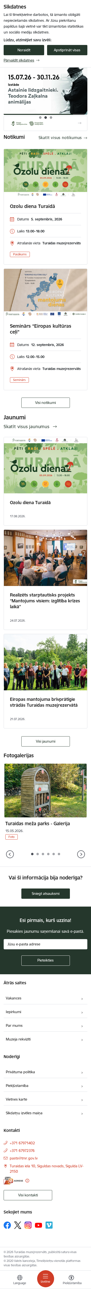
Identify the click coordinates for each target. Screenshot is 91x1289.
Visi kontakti (28, 1195)
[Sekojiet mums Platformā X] (17, 1225)
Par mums (14, 1025)
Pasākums (20, 254)
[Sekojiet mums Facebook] (7, 1225)
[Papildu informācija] (27, 1180)
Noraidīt (23, 50)
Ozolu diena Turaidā (32, 206)
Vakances (13, 998)
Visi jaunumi (45, 741)
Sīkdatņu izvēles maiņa (24, 1113)
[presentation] (10, 855)
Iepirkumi (13, 1011)
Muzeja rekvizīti (18, 1039)
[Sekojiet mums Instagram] (28, 1225)
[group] (45, 91)
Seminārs (19, 380)
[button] (32, 854)
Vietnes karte (16, 1099)
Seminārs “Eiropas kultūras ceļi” (40, 329)
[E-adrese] (13, 1181)
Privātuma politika (20, 1072)
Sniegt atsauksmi (45, 893)
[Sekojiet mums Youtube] (38, 1225)
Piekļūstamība (17, 1085)
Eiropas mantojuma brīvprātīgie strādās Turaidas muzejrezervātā (44, 702)
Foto (11, 837)
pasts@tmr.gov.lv (24, 1158)
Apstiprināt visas (67, 50)
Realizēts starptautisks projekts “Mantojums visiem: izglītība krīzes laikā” (45, 600)
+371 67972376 (22, 1150)
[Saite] (45, 123)
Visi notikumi (45, 402)
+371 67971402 (22, 1143)
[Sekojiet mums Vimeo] (49, 1225)
